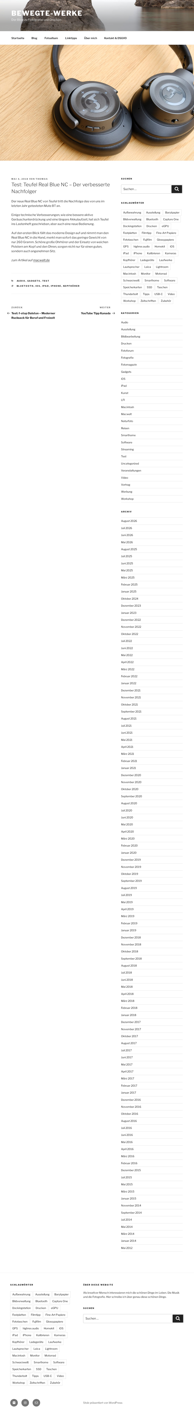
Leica (147, 266)
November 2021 (131, 697)
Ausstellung (153, 212)
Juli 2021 (126, 725)
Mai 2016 (127, 1142)
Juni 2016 (127, 1134)
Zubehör (166, 300)
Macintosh (129, 273)
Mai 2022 (127, 655)
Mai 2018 (127, 986)
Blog (34, 38)
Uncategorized (130, 463)
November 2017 (131, 1029)
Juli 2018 (126, 972)
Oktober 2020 (129, 789)
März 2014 (127, 1233)
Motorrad (161, 273)
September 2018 (131, 958)
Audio (21, 281)
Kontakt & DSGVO (115, 38)
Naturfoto (127, 421)
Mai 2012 (126, 1247)
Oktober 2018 (129, 951)
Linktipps (71, 38)
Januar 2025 (128, 591)
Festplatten (130, 232)
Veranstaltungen (131, 470)
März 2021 (127, 753)
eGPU (165, 226)
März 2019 (127, 916)
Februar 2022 (129, 676)
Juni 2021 (127, 732)
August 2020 (129, 803)
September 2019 (131, 880)
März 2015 (127, 1191)
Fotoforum (127, 350)
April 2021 (127, 746)
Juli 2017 (126, 1050)
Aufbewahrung (132, 212)
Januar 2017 (128, 1092)
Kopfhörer (71, 286)
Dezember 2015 (131, 1170)
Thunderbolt (130, 294)
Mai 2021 (126, 739)
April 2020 (127, 831)
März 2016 (127, 1156)
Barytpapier (172, 212)
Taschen (162, 287)
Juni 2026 (127, 535)
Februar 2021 (129, 761)
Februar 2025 (129, 584)
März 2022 (127, 669)
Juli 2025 (126, 556)
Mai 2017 (126, 1064)
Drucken (151, 226)
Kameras (170, 253)
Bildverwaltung (132, 219)
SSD (149, 287)
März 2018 (127, 1000)
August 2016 (129, 1120)
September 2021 (131, 711)
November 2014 (131, 1205)
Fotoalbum (51, 38)
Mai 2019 (127, 902)
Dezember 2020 (131, 775)
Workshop (129, 300)
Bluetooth (25, 286)
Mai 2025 (127, 570)
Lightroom (162, 266)
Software (169, 280)
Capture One (171, 219)
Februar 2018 (129, 1007)
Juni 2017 (127, 1057)
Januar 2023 (128, 612)
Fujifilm (147, 239)
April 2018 (127, 993)
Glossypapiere (165, 239)
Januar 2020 (129, 852)
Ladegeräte (147, 260)
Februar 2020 (129, 845)
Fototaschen (130, 239)
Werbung (126, 491)
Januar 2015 (128, 1198)
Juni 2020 (127, 817)
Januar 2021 (128, 768)
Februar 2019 (129, 923)
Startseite (17, 38)
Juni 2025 (127, 563)
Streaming (127, 449)
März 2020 (128, 838)
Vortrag (125, 484)
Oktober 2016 (129, 1113)
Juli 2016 (126, 1127)
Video (171, 294)
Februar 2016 (129, 1163)
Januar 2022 (128, 683)
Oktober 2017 (129, 1036)
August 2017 (129, 1043)
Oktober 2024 (129, 598)
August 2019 (129, 888)
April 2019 (127, 909)
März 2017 (127, 1078)
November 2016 (131, 1106)
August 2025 (129, 549)
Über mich (90, 38)
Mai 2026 (127, 542)
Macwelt (126, 414)
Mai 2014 (127, 1226)
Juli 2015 (126, 1177)
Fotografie (127, 357)
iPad (45, 286)
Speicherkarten (132, 287)
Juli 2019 (126, 895)
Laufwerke (165, 260)
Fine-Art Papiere (166, 232)
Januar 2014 (128, 1240)
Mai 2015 (127, 1184)
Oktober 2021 (129, 704)
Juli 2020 (126, 810)
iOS (38, 286)
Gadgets (34, 281)
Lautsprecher (131, 266)
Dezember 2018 (131, 937)
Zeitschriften (148, 300)
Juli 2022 (126, 640)
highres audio (142, 246)
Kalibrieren (153, 253)
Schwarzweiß (131, 280)
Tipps (146, 294)
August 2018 (129, 965)
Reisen (125, 428)
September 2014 (131, 1212)
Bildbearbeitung (130, 336)
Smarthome (152, 280)
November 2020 (131, 782)
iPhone (56, 286)
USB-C (158, 294)
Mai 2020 (127, 824)
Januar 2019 (128, 930)
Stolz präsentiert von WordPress (102, 1402)
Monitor (145, 273)
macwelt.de (41, 260)
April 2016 (127, 1149)
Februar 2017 (129, 1085)
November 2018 (131, 944)
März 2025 (128, 577)
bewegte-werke (46, 13)
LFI (123, 399)
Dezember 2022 (131, 619)
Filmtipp (146, 232)
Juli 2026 (126, 528)
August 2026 (129, 520)
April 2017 (127, 1071)
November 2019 (131, 866)
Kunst (124, 392)
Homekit (160, 246)
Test (46, 281)
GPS (126, 246)
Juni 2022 (127, 648)
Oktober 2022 (129, 634)
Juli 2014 (126, 1219)
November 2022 (131, 626)
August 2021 (129, 718)
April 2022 (127, 662)
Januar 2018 (128, 1015)
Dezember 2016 (131, 1099)
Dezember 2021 (131, 690)
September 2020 (131, 796)
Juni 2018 (127, 979)
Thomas (42, 179)
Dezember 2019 (131, 859)
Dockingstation (132, 226)
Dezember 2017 (131, 1022)
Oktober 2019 (129, 873)
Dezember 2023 (131, 605)
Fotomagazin (129, 364)
